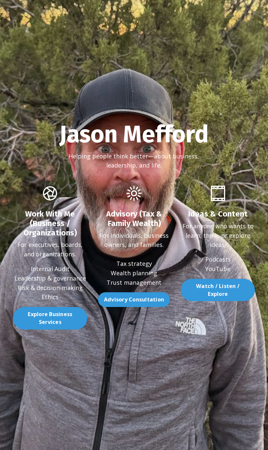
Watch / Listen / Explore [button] (218, 289)
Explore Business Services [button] (50, 318)
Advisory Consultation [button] (134, 299)
